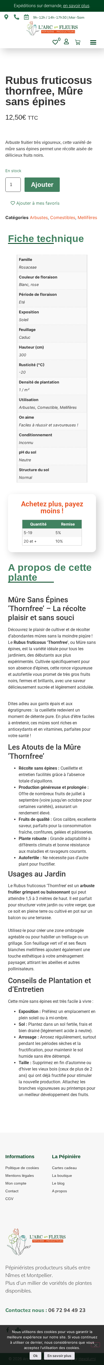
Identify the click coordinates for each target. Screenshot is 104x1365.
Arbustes (39, 217)
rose (35, 284)
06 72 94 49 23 (67, 1310)
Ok (35, 1356)
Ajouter (42, 184)
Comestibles (62, 217)
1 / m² (24, 389)
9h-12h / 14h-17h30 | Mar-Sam (58, 17)
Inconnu (26, 442)
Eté (22, 302)
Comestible (47, 407)
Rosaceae (28, 267)
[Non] (95, 1344)
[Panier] (78, 42)
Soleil (23, 319)
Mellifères (87, 217)
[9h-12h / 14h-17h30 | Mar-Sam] (26, 17)
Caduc (24, 337)
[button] (93, 42)
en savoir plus (76, 5)
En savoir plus (59, 1356)
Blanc (24, 284)
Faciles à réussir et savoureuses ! (48, 425)
